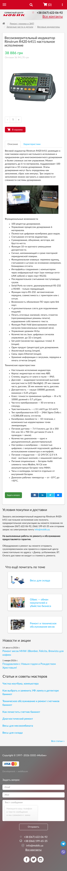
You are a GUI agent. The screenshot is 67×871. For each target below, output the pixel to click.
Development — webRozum (15, 771)
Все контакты (52, 16)
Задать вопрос (13, 495)
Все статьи (57, 741)
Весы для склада (12, 732)
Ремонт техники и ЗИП (22, 24)
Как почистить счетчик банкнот (21, 712)
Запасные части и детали (20, 27)
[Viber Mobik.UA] (63, 852)
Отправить (33, 827)
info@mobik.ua (42, 530)
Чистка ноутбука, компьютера (20, 683)
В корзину (17, 130)
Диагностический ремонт (17, 718)
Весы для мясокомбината (17, 725)
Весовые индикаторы (48, 27)
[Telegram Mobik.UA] (63, 844)
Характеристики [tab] (31, 144)
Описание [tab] (12, 144)
